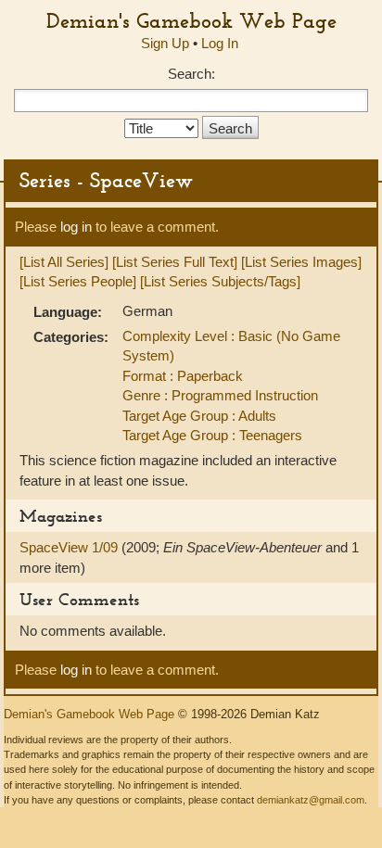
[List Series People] (77, 281)
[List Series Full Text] (174, 262)
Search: (191, 74)
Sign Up (165, 43)
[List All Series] (63, 262)
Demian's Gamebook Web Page (191, 20)
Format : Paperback (182, 376)
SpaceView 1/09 (70, 547)
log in (76, 226)
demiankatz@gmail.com (310, 799)
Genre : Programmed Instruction (220, 395)
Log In (219, 43)
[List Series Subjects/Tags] (220, 281)
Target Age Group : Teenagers (212, 435)
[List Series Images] (301, 262)
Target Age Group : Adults (199, 416)
